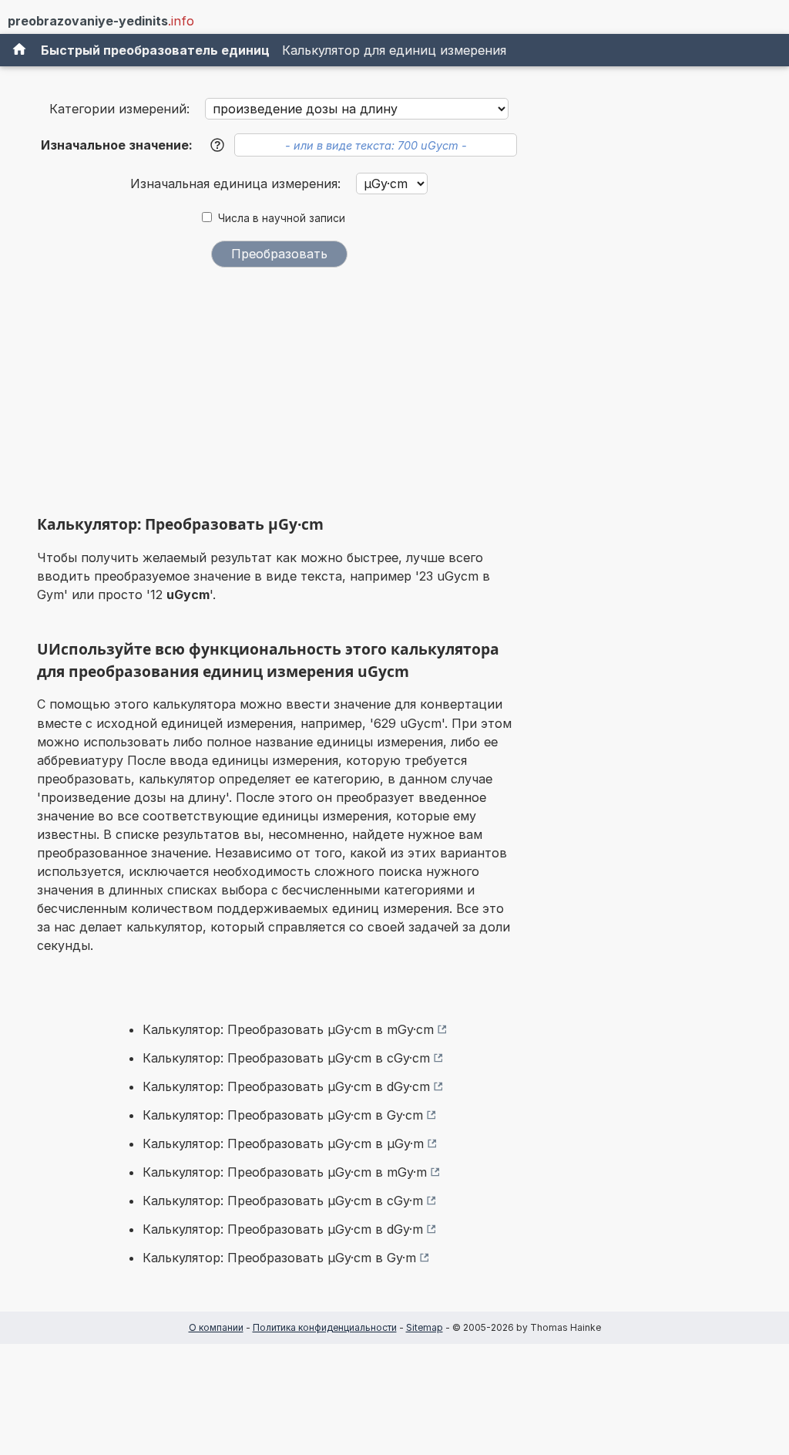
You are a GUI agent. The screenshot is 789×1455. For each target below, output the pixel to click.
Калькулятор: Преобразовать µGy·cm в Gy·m (279, 1257)
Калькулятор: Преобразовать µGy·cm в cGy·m (283, 1200)
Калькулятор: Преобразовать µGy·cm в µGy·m (283, 1143)
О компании (216, 1327)
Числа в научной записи (281, 218)
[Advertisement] (278, 394)
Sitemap (424, 1327)
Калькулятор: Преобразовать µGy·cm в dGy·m (283, 1229)
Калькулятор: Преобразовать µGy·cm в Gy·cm (283, 1115)
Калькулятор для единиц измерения (394, 50)
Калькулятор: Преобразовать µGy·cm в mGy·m (285, 1172)
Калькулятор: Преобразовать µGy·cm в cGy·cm (286, 1058)
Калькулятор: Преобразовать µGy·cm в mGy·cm (288, 1029)
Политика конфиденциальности (325, 1327)
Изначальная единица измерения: (237, 183)
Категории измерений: (119, 108)
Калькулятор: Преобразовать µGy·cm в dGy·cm (286, 1086)
